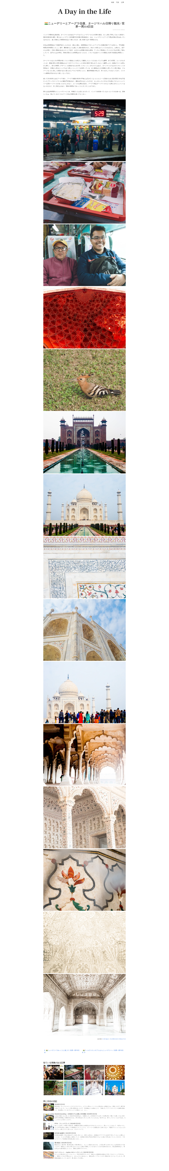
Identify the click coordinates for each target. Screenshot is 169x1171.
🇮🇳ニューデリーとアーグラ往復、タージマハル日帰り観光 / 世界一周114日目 (84, 25)
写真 (117, 2)
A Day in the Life (84, 11)
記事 (122, 2)
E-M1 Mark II (105, 1039)
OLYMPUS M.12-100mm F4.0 (118, 1039)
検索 (112, 2)
